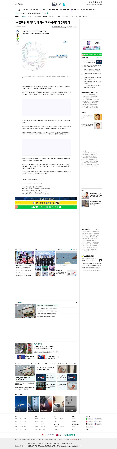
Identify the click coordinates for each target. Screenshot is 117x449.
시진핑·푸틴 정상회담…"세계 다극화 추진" (50, 358)
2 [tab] (73, 249)
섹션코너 (36, 426)
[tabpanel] (66, 259)
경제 (34, 10)
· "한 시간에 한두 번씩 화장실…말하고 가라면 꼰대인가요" (92, 270)
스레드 (90, 427)
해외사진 (61, 418)
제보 (94, 10)
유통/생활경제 (37, 16)
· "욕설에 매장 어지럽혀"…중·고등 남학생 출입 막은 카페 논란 (92, 263)
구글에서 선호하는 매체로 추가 (59, 26)
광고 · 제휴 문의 (23, 439)
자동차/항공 (65, 16)
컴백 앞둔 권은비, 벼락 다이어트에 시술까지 (46, 316)
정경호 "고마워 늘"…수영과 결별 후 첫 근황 (46, 305)
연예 (68, 10)
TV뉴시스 (83, 10)
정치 (27, 10)
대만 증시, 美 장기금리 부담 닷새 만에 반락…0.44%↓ (50, 386)
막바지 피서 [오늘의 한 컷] (61, 265)
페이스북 (99, 421)
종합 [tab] (101, 57)
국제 (31, 10)
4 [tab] (76, 249)
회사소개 (16, 439)
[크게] (76, 27)
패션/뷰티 (45, 16)
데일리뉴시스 (43, 426)
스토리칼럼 (43, 418)
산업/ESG (30, 16)
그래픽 (55, 421)
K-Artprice (88, 4)
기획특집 (42, 424)
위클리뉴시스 (99, 4)
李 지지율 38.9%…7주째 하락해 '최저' (61, 272)
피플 (83, 190)
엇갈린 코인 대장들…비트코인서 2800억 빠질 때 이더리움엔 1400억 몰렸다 (25, 388)
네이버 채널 (90, 418)
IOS (73, 429)
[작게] (74, 27)
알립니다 (79, 439)
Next (57, 357)
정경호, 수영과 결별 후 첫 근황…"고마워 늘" (23, 379)
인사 (36, 429)
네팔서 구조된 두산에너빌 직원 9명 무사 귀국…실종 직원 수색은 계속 (50, 377)
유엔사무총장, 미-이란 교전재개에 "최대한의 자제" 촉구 (29, 13)
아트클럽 (36, 421)
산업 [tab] (97, 57)
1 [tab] (71, 249)
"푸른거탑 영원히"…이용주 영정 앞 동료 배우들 (47, 311)
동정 (44, 429)
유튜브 (90, 421)
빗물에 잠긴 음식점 (19, 272)
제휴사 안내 (29, 439)
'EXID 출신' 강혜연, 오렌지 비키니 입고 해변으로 (62, 386)
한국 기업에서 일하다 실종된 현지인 (23, 267)
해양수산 (85, 16)
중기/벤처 (78, 16)
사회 (50, 10)
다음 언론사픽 (99, 418)
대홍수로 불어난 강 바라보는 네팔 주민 (23, 270)
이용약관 (55, 439)
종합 (28, 363)
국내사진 (55, 418)
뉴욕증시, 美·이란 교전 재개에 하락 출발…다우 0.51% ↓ (62, 377)
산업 (40, 10)
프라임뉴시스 (93, 4)
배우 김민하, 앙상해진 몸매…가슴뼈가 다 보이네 (47, 308)
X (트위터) (90, 424)
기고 (42, 421)
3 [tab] (74, 249)
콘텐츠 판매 (35, 439)
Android (73, 426)
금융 (37, 10)
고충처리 (46, 439)
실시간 (23, 10)
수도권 (53, 10)
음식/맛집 (51, 16)
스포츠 (64, 10)
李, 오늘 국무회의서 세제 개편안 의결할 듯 (30, 358)
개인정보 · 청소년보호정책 (64, 439)
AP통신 (73, 418)
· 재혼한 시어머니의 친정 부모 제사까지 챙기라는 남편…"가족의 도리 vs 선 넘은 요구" (92, 268)
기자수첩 (84, 112)
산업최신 (24, 16)
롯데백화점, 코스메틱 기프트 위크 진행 (23, 265)
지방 (57, 10)
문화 (61, 10)
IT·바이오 (45, 10)
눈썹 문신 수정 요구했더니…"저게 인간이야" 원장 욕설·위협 (24, 383)
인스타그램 (99, 424)
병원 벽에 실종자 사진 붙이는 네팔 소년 (23, 275)
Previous (16, 357)
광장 (75, 10)
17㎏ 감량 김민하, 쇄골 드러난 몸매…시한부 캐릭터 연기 (45, 369)
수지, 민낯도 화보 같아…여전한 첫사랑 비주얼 (46, 314)
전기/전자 (72, 16)
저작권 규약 (41, 439)
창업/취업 (58, 16)
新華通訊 (74, 421)
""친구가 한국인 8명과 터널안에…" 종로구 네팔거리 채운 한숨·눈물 (44, 347)
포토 (78, 10)
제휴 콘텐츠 (89, 10)
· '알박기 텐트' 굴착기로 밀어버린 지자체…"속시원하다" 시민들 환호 (92, 265)
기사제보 (51, 439)
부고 (40, 429)
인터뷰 (36, 424)
